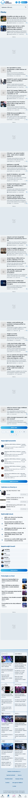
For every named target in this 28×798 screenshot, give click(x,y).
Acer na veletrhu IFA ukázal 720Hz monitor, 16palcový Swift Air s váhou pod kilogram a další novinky (17, 356)
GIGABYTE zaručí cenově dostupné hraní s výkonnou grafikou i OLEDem (17, 80)
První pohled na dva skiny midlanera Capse (11, 604)
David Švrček (10, 119)
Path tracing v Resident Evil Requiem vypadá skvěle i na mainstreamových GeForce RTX (16, 197)
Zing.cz (3, 582)
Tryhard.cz (4, 606)
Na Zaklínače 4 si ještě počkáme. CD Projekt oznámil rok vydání (20, 672)
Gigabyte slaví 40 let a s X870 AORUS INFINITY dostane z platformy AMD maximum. (16, 27)
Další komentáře (14, 481)
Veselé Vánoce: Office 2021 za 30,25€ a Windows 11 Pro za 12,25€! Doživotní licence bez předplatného (16, 259)
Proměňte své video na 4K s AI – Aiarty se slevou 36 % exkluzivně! (16, 17)
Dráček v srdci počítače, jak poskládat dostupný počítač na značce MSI (16, 324)
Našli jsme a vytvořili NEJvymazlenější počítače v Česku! (17, 165)
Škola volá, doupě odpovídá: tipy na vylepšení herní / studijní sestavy (6, 677)
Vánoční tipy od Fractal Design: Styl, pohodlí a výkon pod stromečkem (16, 271)
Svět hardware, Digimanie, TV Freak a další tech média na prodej (15, 367)
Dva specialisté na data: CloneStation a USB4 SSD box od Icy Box (16, 69)
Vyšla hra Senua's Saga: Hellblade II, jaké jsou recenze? (17, 408)
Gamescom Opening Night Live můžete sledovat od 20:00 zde (10, 580)
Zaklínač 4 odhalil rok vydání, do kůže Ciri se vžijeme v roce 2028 (6, 764)
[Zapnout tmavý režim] (19, 2)
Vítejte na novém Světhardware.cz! (12, 334)
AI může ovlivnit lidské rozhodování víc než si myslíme (6, 709)
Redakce (8, 180)
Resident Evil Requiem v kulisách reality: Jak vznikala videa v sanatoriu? (16, 185)
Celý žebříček (14, 570)
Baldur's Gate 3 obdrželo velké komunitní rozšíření (20, 705)
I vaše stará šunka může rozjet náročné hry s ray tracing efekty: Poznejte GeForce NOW (16, 345)
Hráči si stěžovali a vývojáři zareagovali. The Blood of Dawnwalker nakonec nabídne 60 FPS (20, 666)
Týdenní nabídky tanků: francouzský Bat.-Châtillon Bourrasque (21, 730)
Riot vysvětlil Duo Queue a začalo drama (7, 735)
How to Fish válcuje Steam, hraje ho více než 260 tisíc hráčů (7, 671)
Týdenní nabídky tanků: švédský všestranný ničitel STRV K (20, 725)
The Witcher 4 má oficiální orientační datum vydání (12, 598)
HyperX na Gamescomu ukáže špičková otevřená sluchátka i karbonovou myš (6, 702)
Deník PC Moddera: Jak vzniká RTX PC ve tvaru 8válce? (16, 175)
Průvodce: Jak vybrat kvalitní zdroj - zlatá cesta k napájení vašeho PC (15, 154)
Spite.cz (3, 594)
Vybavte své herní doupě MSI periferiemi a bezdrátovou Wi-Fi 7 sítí (17, 238)
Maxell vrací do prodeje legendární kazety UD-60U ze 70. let (7, 696)
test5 (8, 414)
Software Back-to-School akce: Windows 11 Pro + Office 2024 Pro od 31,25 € (20, 765)
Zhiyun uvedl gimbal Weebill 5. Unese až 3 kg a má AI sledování (20, 760)
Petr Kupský (9, 277)
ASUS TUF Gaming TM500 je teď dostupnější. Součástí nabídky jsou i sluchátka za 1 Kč (17, 92)
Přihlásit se (24, 2)
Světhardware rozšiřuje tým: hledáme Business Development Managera (16, 282)
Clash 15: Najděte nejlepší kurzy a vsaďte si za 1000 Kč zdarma (16, 249)
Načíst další (14, 427)
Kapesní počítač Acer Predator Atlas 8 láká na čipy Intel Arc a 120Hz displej (16, 103)
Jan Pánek (9, 203)
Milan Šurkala (10, 75)
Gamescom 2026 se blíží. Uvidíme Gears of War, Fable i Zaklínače (6, 665)
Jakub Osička (10, 161)
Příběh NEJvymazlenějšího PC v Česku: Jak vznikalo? (16, 113)
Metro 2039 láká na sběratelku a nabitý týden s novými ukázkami (10, 586)
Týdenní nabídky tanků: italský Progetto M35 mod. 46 (20, 736)
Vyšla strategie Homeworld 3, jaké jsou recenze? (17, 418)
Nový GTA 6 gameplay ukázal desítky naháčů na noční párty (12, 592)
